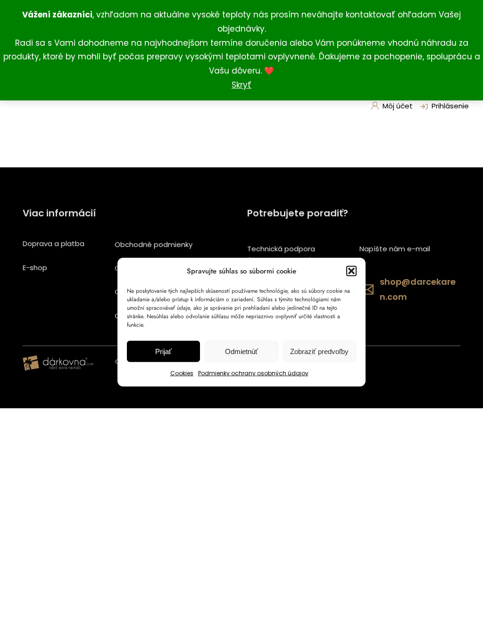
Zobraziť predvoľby (319, 351)
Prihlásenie (450, 106)
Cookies (181, 373)
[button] (351, 271)
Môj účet (398, 106)
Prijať (163, 351)
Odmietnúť (241, 351)
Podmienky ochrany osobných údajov (253, 373)
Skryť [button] (241, 85)
